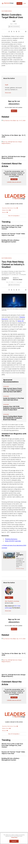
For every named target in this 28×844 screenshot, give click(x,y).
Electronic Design (17, 279)
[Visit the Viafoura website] (23, 694)
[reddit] (16, 31)
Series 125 (21, 321)
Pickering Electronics (11, 539)
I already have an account (14, 182)
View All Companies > (14, 215)
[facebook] (9, 31)
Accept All (14, 841)
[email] (19, 31)
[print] (25, 31)
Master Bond (5, 210)
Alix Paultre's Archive (12, 601)
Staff (14, 21)
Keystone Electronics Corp (9, 208)
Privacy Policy (14, 837)
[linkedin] (11, 31)
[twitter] (14, 31)
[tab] (6, 688)
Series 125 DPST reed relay (13, 541)
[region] (14, 692)
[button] (3, 3)
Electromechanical (7, 11)
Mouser (4, 212)
